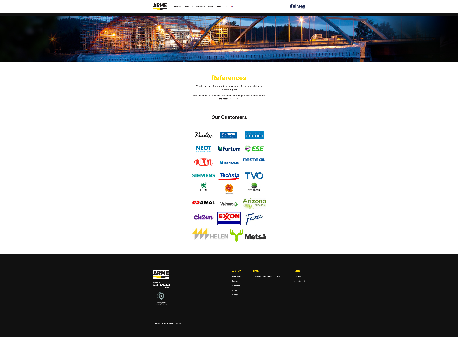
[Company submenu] (204, 6)
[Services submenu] (192, 6)
